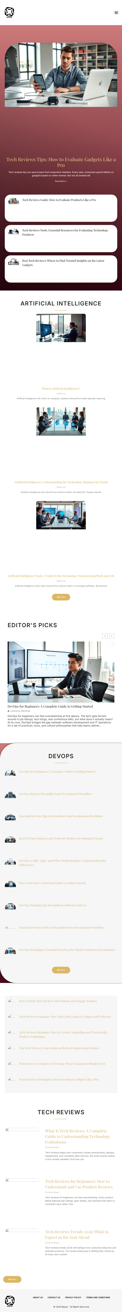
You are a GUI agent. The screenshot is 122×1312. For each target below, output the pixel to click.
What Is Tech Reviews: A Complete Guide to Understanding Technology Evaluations (77, 1136)
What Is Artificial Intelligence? (61, 388)
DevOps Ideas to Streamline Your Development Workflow (55, 794)
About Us (38, 1297)
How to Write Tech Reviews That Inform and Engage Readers (58, 1001)
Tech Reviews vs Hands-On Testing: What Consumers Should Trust (62, 1064)
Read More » (61, 181)
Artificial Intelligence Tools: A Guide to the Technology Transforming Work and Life (61, 576)
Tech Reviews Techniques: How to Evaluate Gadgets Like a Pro (59, 1079)
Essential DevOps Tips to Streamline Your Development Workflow (61, 816)
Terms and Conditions (98, 1297)
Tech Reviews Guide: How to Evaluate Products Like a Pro (59, 200)
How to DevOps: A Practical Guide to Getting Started (52, 883)
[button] (116, 12)
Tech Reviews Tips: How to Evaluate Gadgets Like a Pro (61, 162)
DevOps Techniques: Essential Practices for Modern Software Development (67, 950)
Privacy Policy (73, 1297)
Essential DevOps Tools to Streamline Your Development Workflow (61, 927)
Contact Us (54, 1297)
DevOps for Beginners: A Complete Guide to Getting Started (50, 706)
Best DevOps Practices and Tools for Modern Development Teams (61, 838)
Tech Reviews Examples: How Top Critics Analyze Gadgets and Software (65, 1016)
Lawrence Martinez (20, 711)
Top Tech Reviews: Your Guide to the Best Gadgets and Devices (59, 1048)
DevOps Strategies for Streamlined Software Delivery (53, 905)
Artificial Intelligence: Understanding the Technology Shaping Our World (61, 482)
